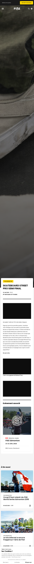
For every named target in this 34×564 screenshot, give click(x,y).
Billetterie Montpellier (6, 2)
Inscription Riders (26, 2)
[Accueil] (17, 9)
